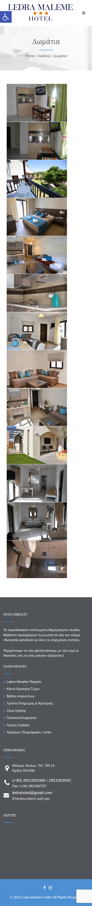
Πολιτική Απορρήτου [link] (22, 718)
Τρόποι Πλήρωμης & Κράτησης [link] (30, 703)
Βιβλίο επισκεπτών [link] (21, 696)
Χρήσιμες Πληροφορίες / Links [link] (29, 732)
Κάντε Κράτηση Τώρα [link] (23, 689)
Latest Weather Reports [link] (24, 682)
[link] (6, 17)
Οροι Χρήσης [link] (16, 710)
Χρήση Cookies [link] (18, 725)
